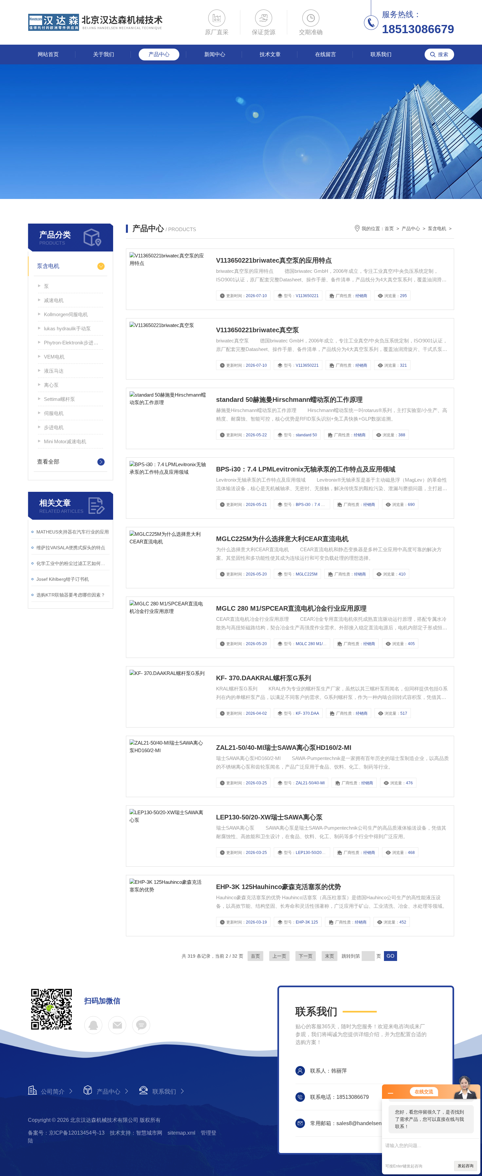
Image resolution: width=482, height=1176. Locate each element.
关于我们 (103, 54)
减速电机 (54, 300)
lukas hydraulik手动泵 (67, 328)
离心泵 (51, 385)
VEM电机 (54, 356)
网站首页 (48, 54)
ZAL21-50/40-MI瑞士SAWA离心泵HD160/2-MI (283, 747)
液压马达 (54, 371)
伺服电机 (54, 413)
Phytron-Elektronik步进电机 (73, 342)
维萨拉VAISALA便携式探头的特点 (70, 547)
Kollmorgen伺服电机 (66, 314)
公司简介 (53, 1091)
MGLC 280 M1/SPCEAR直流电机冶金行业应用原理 (291, 608)
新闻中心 (214, 54)
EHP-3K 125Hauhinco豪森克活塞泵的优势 (278, 886)
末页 (329, 956)
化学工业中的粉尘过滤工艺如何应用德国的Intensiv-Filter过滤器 (73, 563)
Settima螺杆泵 (59, 399)
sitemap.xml (181, 1133)
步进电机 (54, 427)
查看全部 (48, 462)
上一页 (279, 956)
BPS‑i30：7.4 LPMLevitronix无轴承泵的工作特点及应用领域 (305, 469)
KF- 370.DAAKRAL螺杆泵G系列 (263, 678)
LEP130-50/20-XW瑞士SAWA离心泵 (269, 817)
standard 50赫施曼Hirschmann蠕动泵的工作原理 (289, 399)
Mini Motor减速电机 (65, 441)
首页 (389, 228)
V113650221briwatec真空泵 (257, 330)
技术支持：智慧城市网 (136, 1133)
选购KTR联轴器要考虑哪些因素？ (70, 595)
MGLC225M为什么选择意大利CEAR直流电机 (282, 538)
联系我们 (381, 54)
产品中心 (159, 54)
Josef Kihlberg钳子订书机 (62, 579)
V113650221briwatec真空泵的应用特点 (274, 260)
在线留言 (325, 54)
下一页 (305, 956)
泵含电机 (48, 266)
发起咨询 (465, 1166)
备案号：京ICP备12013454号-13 (66, 1133)
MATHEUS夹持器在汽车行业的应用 (72, 531)
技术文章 (270, 54)
